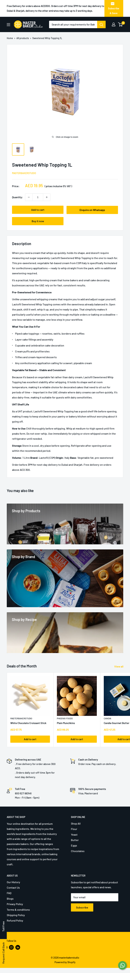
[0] (120, 24)
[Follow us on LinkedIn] (17, 947)
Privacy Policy (15, 904)
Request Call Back (3, 953)
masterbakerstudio (24, 173)
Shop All (76, 823)
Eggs (74, 845)
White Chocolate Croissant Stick (28, 723)
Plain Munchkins (66, 723)
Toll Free (3, 926)
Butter (75, 840)
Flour (74, 829)
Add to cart (37, 209)
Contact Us (13, 887)
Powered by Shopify (65, 962)
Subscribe (82, 907)
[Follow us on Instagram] (11, 947)
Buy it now (38, 221)
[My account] (113, 24)
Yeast (74, 834)
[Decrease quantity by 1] (28, 197)
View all (119, 666)
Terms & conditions (18, 909)
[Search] (101, 24)
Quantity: (17, 197)
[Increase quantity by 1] (46, 197)
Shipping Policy (16, 915)
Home (10, 38)
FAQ (9, 893)
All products (22, 38)
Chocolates (77, 851)
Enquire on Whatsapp (92, 209)
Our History (13, 882)
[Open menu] (8, 24)
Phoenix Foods (65, 718)
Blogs (10, 898)
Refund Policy (15, 920)
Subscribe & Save (113, 11)
